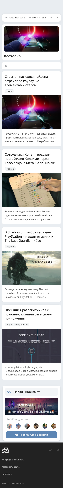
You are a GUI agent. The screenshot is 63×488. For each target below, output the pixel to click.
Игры (9, 91)
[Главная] (7, 65)
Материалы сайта (11, 466)
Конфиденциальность (13, 459)
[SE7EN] (5, 450)
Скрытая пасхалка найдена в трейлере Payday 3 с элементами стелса (26, 81)
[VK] (50, 450)
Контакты (7, 474)
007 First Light (39, 17)
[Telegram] (57, 450)
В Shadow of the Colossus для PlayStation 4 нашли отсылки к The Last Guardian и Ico (29, 236)
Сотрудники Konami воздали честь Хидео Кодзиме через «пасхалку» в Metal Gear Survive (30, 158)
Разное (10, 168)
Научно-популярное (17, 324)
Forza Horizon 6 (17, 17)
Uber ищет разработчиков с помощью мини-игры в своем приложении (28, 314)
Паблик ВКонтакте (27, 392)
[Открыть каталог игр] (56, 17)
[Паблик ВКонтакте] (10, 391)
